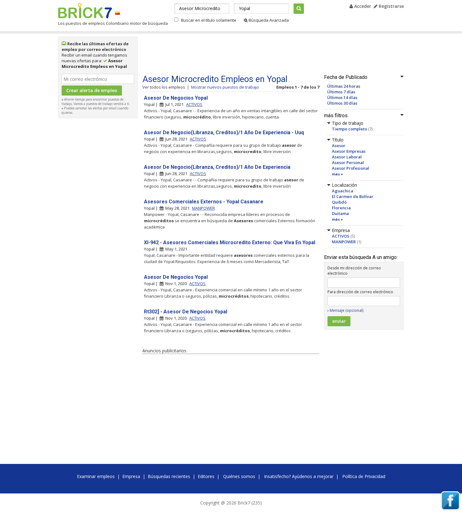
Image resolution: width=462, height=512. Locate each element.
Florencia (341, 208)
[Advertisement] (98, 215)
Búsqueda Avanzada (268, 20)
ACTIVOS (340, 236)
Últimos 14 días (342, 97)
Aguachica (342, 191)
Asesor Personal (348, 162)
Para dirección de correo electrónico (360, 292)
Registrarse (390, 6)
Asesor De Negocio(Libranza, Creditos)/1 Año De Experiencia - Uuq (224, 132)
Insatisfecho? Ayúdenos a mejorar (298, 476)
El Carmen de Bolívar (352, 196)
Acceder (362, 6)
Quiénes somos (239, 476)
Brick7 (85, 10)
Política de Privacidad (363, 476)
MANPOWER (344, 242)
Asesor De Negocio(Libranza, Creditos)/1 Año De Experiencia (217, 167)
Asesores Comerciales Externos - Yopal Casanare (203, 202)
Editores (206, 476)
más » (337, 174)
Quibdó (339, 202)
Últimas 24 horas (343, 86)
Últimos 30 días (342, 103)
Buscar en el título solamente (208, 20)
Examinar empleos (96, 476)
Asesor (338, 145)
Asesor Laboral (347, 157)
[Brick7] (117, 13)
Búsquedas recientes (169, 476)
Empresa (131, 476)
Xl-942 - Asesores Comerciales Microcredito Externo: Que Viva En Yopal (229, 242)
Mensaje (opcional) (346, 310)
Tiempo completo (349, 129)
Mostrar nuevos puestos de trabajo (225, 87)
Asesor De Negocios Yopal (176, 98)
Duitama (340, 213)
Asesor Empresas (349, 151)
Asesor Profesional (350, 168)
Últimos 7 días (341, 92)
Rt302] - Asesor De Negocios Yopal (185, 312)
